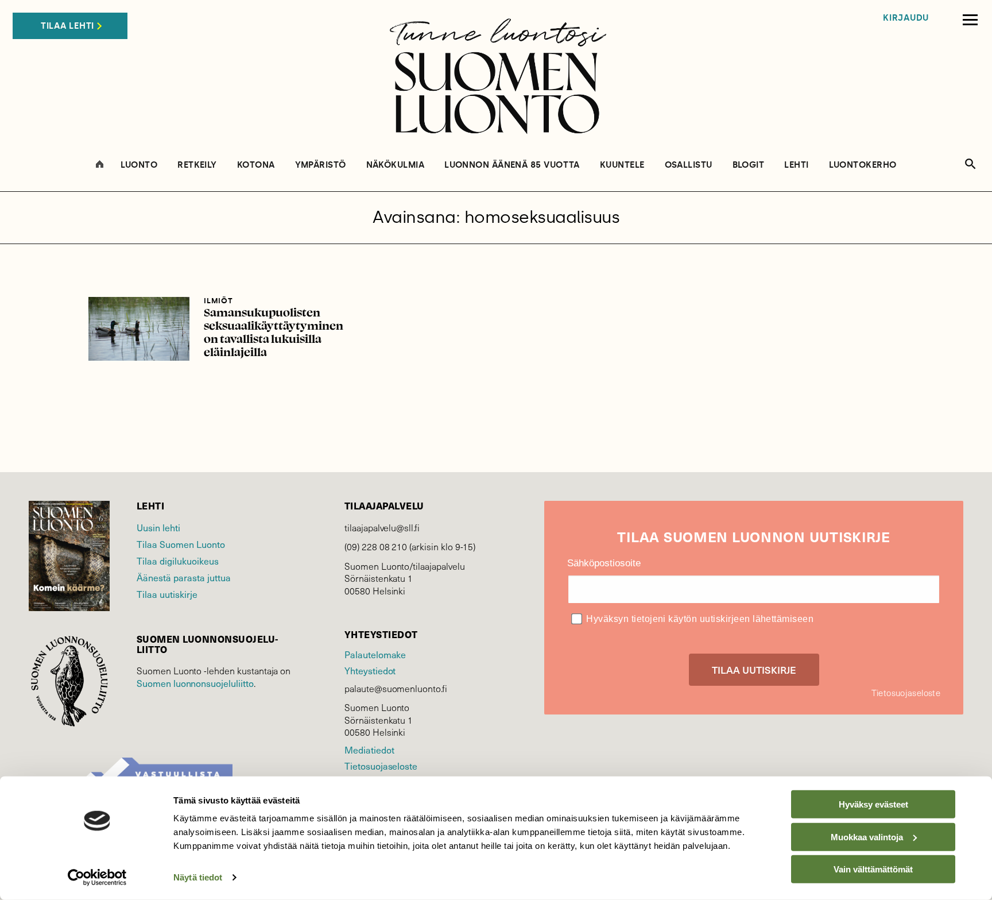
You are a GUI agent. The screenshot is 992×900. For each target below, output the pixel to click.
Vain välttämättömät (873, 869)
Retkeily (197, 165)
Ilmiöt (218, 300)
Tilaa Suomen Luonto (181, 544)
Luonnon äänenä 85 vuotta (512, 165)
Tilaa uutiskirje (167, 594)
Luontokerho (863, 165)
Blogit (749, 165)
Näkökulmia (395, 165)
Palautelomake (375, 654)
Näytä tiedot (197, 877)
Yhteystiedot (370, 671)
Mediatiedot (369, 750)
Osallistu (688, 165)
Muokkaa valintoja (867, 836)
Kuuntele (622, 165)
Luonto (139, 165)
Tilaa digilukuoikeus (178, 561)
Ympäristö (320, 165)
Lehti (796, 165)
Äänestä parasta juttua (184, 577)
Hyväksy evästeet (873, 804)
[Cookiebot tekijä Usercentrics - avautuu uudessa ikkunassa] (97, 877)
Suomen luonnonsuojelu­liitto (195, 683)
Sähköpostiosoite (604, 563)
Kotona (256, 165)
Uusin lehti (158, 528)
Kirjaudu (906, 18)
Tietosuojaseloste (380, 766)
